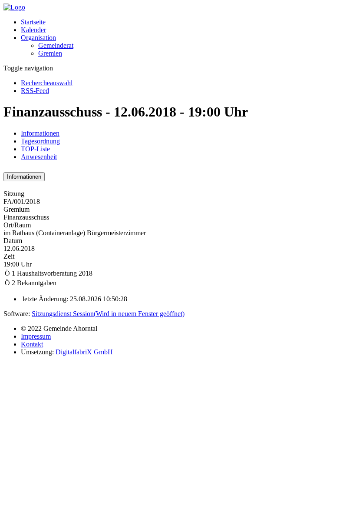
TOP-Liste (35, 149)
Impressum (36, 336)
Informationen (40, 133)
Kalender (33, 29)
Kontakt (32, 344)
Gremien (50, 53)
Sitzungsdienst (108, 313)
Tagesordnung (40, 141)
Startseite (33, 22)
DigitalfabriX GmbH (84, 352)
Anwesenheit (39, 156)
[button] (38, 37)
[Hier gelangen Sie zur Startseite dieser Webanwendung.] (14, 7)
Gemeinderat (55, 45)
